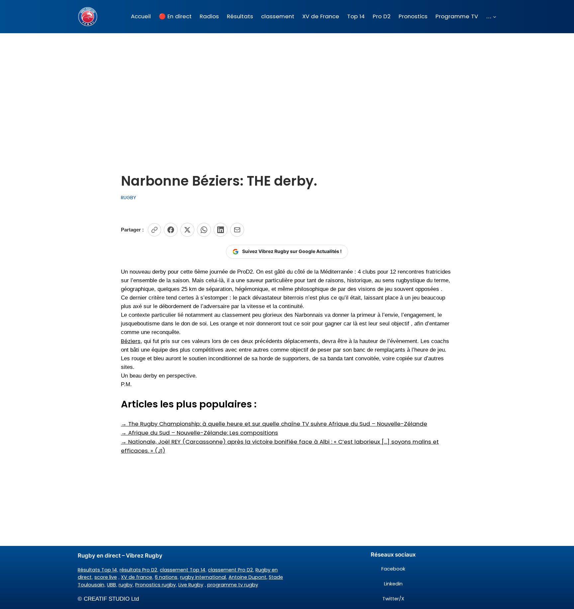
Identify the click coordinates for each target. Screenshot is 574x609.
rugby (126, 584)
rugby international (203, 577)
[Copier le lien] (154, 229)
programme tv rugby (232, 584)
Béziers (131, 341)
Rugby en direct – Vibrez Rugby (120, 555)
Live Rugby (190, 584)
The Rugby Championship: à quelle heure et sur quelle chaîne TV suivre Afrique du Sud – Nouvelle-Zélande (274, 424)
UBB (111, 584)
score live (105, 577)
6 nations (166, 577)
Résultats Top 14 (97, 569)
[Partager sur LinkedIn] (221, 230)
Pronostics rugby (155, 584)
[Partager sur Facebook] (171, 230)
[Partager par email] (237, 230)
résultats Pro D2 (138, 569)
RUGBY (128, 197)
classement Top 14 (182, 569)
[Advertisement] (287, 86)
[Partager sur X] (187, 230)
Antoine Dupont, (248, 577)
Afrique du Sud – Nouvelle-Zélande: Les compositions (199, 433)
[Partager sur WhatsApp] (204, 230)
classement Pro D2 (230, 569)
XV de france (136, 577)
